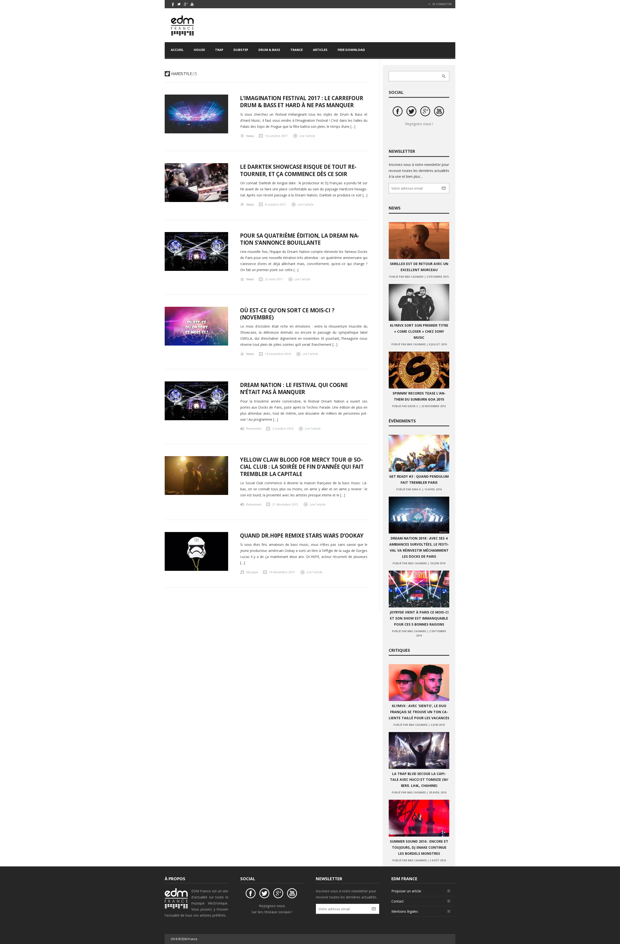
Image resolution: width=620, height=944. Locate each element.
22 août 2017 (274, 279)
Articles (320, 50)
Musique (252, 572)
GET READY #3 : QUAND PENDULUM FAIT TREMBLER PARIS (419, 479)
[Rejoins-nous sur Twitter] (412, 112)
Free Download (351, 50)
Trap (219, 50)
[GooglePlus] (185, 4)
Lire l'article (307, 136)
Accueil (177, 50)
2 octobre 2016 (282, 428)
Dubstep (240, 50)
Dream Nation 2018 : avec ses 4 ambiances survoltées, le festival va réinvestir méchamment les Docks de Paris (419, 547)
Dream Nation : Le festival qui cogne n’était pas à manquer (294, 388)
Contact (397, 901)
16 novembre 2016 (278, 354)
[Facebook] (172, 4)
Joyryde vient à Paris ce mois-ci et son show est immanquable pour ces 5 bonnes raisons (419, 618)
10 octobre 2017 (276, 136)
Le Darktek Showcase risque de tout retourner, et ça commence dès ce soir (298, 170)
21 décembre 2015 (285, 504)
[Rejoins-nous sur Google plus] (426, 112)
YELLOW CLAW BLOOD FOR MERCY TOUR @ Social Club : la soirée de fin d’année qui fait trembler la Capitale (302, 466)
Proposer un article (406, 891)
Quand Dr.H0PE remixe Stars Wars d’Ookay (302, 535)
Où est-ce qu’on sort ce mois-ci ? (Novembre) (287, 314)
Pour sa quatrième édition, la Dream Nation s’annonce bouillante (299, 239)
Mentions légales (404, 911)
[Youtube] (192, 4)
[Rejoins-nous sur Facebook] (398, 112)
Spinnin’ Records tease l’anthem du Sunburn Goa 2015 (419, 396)
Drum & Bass (269, 50)
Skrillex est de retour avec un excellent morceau (419, 266)
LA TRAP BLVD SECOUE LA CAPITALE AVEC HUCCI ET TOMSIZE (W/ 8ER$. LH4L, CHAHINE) (419, 779)
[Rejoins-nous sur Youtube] (440, 112)
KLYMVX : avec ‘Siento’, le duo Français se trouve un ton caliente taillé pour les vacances (419, 711)
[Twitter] (179, 4)
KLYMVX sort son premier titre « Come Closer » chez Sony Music (419, 331)
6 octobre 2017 (275, 204)
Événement (253, 428)
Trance (296, 50)
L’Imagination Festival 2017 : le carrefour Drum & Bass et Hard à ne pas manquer (301, 101)
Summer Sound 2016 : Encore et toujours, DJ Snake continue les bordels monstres (419, 847)
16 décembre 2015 (282, 572)
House (199, 50)
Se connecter (442, 4)
